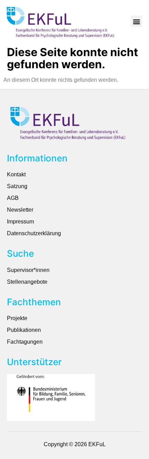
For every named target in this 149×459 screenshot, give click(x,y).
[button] (136, 21)
